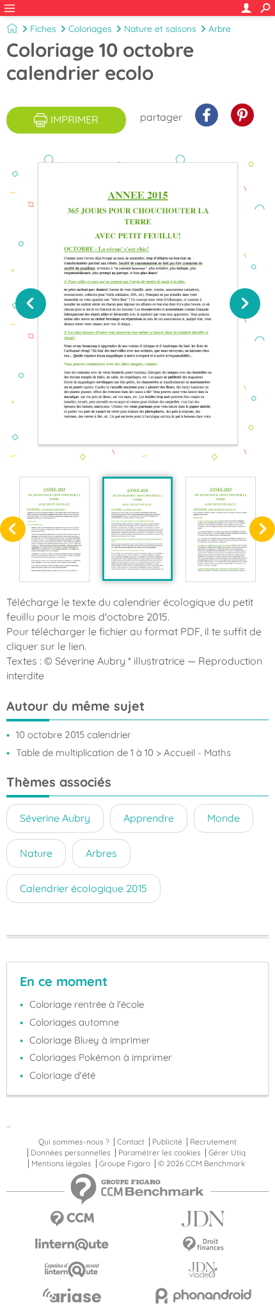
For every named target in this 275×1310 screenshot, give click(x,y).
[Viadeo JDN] (203, 1270)
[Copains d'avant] (72, 1269)
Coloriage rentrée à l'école (86, 1004)
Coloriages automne (74, 1022)
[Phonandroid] (203, 1296)
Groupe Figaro (124, 1163)
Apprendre (148, 818)
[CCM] (72, 1219)
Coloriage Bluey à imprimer (89, 1040)
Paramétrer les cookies (159, 1152)
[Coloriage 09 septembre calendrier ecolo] (220, 529)
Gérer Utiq (227, 1152)
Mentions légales (61, 1163)
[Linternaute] (72, 1244)
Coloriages (90, 29)
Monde (223, 818)
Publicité (167, 1141)
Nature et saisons (160, 29)
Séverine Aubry (55, 818)
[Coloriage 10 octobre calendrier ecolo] (137, 528)
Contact (131, 1141)
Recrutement (213, 1141)
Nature (36, 853)
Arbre (219, 29)
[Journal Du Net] (203, 1219)
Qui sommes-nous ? (73, 1141)
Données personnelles (71, 1152)
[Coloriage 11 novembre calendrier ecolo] (54, 529)
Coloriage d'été (62, 1075)
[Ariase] (72, 1295)
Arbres (101, 853)
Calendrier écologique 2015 (83, 888)
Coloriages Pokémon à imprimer (100, 1057)
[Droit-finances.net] (203, 1244)
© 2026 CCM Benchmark (201, 1163)
